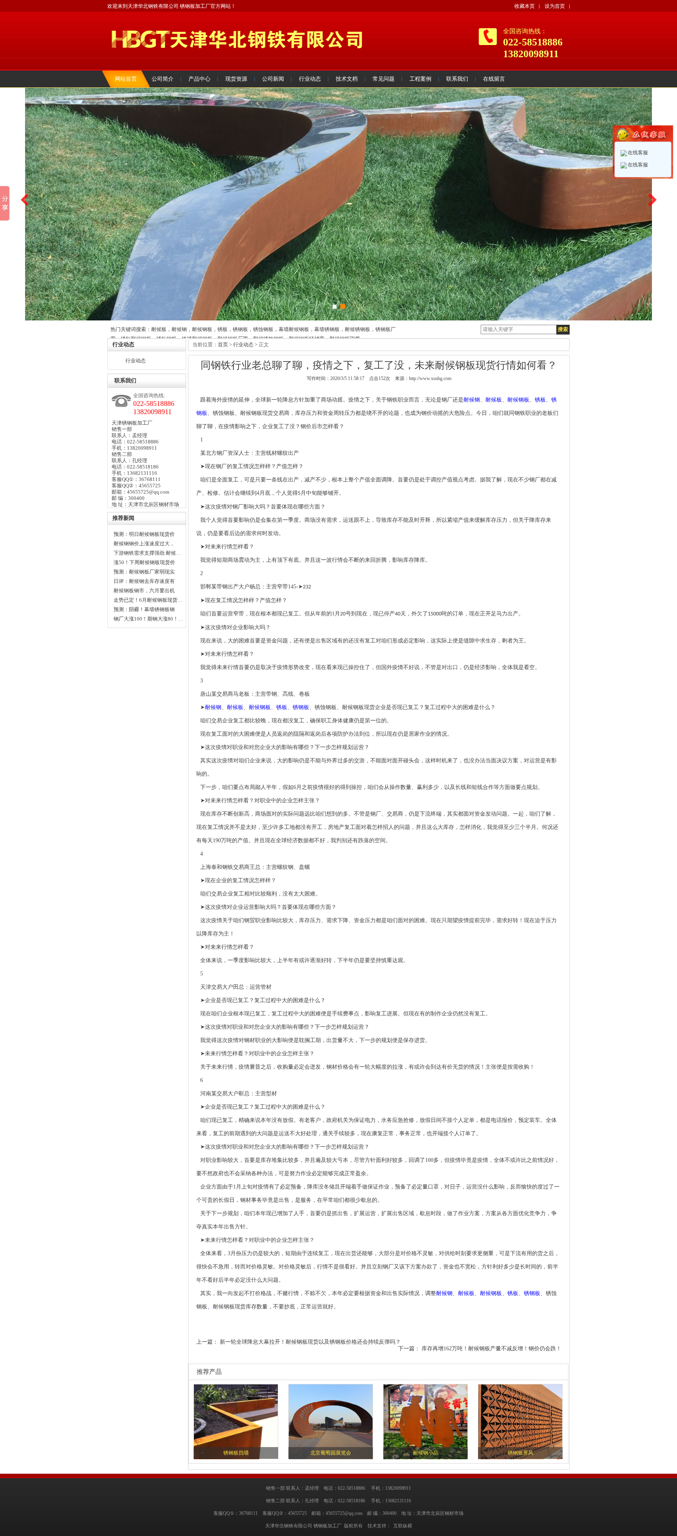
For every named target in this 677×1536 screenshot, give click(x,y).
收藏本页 (524, 6)
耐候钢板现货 (256, 413)
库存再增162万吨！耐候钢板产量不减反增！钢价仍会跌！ (491, 1348)
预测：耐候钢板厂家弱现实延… (144, 573)
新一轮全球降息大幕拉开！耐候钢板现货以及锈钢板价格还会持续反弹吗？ (310, 1342)
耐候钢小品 (425, 1453)
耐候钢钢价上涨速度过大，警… (144, 544)
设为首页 (555, 6)
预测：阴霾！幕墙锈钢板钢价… (144, 610)
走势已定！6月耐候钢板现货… (148, 600)
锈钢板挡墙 (236, 1453)
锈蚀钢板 (224, 413)
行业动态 (135, 361)
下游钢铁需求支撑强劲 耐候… (147, 553)
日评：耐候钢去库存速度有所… (144, 582)
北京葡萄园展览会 (330, 1453)
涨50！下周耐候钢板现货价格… (144, 563)
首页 (223, 344)
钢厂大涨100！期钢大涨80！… (148, 619)
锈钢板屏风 (520, 1453)
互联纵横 (402, 1526)
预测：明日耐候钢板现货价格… (144, 535)
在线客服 (637, 153)
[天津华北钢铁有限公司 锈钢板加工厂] (234, 59)
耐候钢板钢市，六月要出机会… (144, 591)
